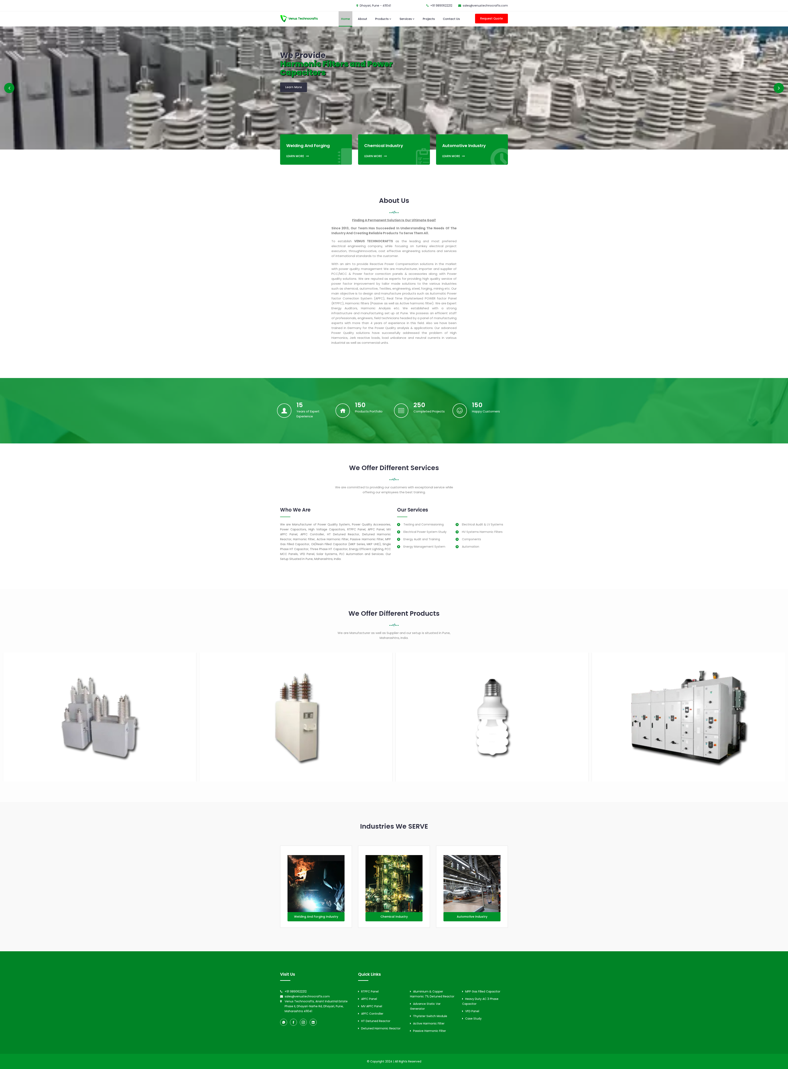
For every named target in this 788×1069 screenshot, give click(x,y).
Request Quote (491, 18)
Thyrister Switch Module (430, 1016)
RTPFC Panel (370, 991)
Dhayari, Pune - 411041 (375, 5)
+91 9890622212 (441, 5)
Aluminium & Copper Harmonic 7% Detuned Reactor (432, 993)
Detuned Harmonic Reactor (381, 1028)
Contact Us (451, 19)
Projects (429, 19)
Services (406, 19)
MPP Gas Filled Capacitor (482, 991)
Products (382, 19)
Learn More (293, 88)
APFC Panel (369, 999)
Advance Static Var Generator (425, 1006)
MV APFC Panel (371, 1006)
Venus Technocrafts (303, 18)
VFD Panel (472, 1011)
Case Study (473, 1018)
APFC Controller (372, 1014)
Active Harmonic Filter (428, 1023)
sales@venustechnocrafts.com (485, 5)
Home (345, 19)
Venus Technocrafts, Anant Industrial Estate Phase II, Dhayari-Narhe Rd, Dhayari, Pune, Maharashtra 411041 (316, 1006)
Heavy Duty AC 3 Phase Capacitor (480, 1001)
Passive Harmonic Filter (429, 1031)
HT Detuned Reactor (375, 1021)
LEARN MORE (295, 156)
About (362, 19)
